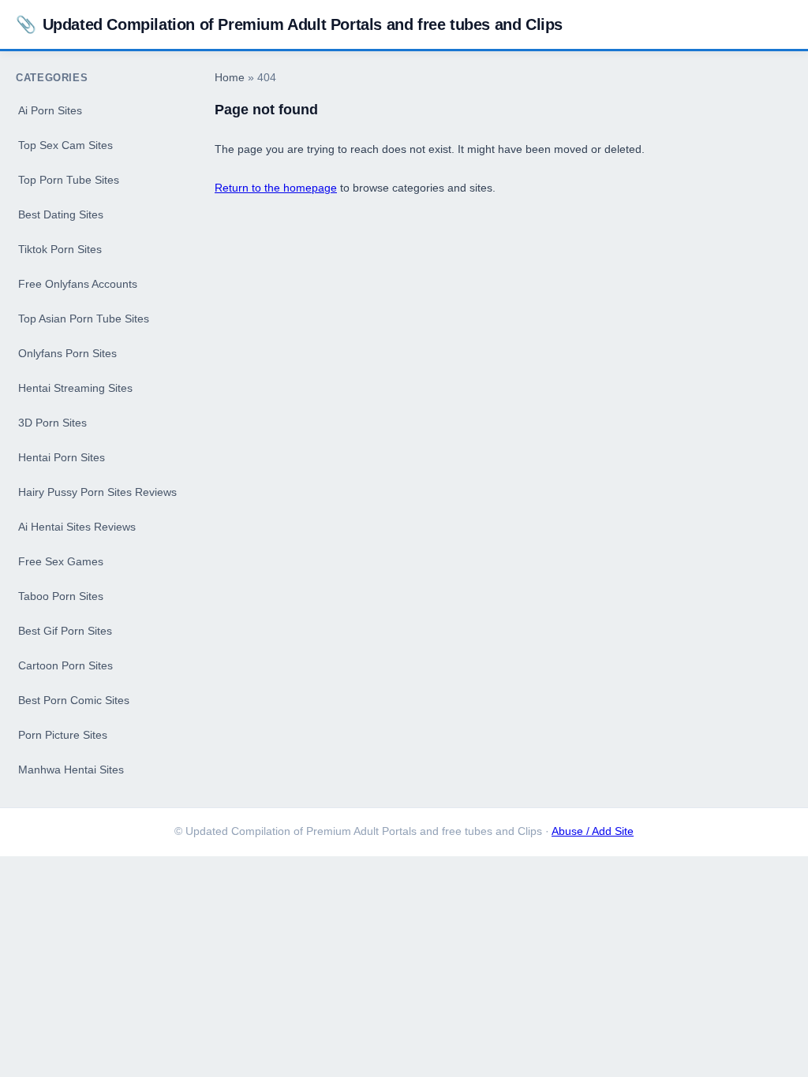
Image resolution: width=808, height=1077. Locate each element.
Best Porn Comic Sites (73, 700)
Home (230, 78)
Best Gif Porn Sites (65, 630)
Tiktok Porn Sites (60, 249)
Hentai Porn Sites (61, 457)
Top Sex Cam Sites (65, 145)
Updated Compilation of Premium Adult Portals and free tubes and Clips (289, 24)
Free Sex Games (60, 561)
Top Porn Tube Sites (68, 179)
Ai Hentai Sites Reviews (77, 526)
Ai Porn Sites (50, 110)
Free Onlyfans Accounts (77, 284)
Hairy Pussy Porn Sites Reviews (97, 492)
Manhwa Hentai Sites (71, 769)
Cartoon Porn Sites (65, 665)
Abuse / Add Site (593, 831)
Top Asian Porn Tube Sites (83, 318)
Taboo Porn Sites (60, 596)
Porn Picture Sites (62, 735)
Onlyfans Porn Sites (67, 353)
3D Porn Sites (52, 422)
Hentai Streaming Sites (75, 388)
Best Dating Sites (60, 214)
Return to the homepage (276, 187)
